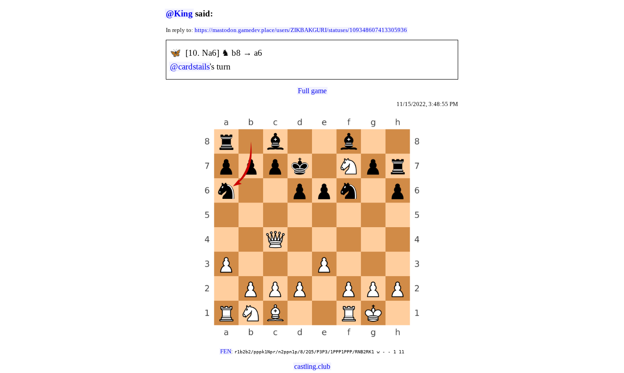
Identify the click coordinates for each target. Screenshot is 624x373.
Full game (312, 91)
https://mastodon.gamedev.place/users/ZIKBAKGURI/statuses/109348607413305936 (301, 30)
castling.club (312, 366)
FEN (225, 351)
